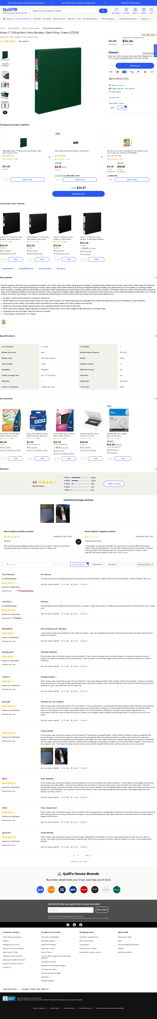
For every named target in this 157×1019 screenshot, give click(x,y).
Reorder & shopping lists (88, 937)
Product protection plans (51, 973)
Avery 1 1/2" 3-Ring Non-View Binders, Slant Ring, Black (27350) (11, 238)
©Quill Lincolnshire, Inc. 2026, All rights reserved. (32, 1000)
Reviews (61, 268)
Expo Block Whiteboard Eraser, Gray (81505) (71, 151)
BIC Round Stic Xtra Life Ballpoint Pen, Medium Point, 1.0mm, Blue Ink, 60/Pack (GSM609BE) (127, 152)
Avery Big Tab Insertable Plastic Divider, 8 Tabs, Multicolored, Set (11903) (9, 435)
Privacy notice (54, 1008)
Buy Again (47, 19)
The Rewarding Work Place (128, 945)
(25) (92, 490)
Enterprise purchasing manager (53, 965)
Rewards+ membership (50, 937)
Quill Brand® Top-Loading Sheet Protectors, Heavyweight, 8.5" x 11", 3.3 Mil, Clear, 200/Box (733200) (118, 435)
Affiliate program (47, 981)
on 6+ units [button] (91, 248)
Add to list (115, 97)
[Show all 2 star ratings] (80, 486)
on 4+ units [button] (64, 447)
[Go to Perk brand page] (73, 890)
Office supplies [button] (108, 19)
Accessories (45, 268)
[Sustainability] (5, 322)
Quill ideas (45, 977)
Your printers (84, 945)
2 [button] (73, 855)
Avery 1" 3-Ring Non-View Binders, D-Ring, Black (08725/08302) (63, 238)
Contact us (7, 967)
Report (84, 584)
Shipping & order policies (12, 956)
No (74, 584)
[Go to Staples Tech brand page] (94, 890)
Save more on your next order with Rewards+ (26, 3)
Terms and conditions (67, 916)
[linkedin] (74, 925)
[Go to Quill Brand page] (40, 890)
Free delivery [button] (86, 254)
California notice (69, 1008)
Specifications (26, 268)
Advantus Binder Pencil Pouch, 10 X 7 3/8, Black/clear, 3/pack (89, 435)
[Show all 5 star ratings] (80, 477)
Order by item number (88, 948)
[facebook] (81, 925)
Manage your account (11, 945)
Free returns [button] (116, 92)
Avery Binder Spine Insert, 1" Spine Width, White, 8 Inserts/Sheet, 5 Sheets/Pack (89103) (64, 435)
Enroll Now (127, 44)
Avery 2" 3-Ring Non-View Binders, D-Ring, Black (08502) (92, 238)
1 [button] (69, 855)
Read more (122, 552)
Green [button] (121, 108)
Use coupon (102, 910)
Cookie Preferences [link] (85, 1008)
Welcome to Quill (124, 937)
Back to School (59, 19)
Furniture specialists (49, 969)
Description (8, 268)
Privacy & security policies (13, 963)
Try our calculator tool (122, 58)
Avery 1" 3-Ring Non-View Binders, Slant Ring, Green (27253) (21, 152)
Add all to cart (78, 194)
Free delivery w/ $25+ (120, 79)
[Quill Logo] (10, 9)
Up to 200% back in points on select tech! (78, 3)
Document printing (48, 962)
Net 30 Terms (46, 952)
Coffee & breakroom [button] (127, 19)
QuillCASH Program (48, 945)
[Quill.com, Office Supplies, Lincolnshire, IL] (9, 999)
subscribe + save (74, 19)
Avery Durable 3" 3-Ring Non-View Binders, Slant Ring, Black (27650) (38, 238)
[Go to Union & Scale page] (105, 890)
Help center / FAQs (10, 952)
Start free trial (148, 53)
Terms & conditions (39, 1008)
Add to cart (135, 66)
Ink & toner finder (86, 941)
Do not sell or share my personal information (110, 1008)
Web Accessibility (124, 952)
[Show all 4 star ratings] (80, 480)
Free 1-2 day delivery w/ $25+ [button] (11, 450)
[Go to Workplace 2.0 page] (116, 890)
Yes (65, 584)
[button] (103, 11)
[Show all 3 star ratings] (80, 483)
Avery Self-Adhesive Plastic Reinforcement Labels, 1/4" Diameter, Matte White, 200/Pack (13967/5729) (37, 435)
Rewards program (48, 941)
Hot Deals (37, 19)
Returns (6, 941)
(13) (92, 487)
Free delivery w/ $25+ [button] (9, 253)
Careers (121, 948)
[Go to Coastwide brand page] (51, 890)
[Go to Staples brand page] (83, 890)
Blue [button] (112, 108)
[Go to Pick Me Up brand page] (62, 890)
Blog (119, 941)
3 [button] (77, 855)
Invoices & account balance (13, 948)
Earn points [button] (148, 35)
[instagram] (68, 925)
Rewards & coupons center (90, 952)
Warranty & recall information (14, 960)
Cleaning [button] (144, 19)
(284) (93, 477)
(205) (93, 481)
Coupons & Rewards (23, 19)
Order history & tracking (12, 937)
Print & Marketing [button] (90, 19)
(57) (92, 484)
